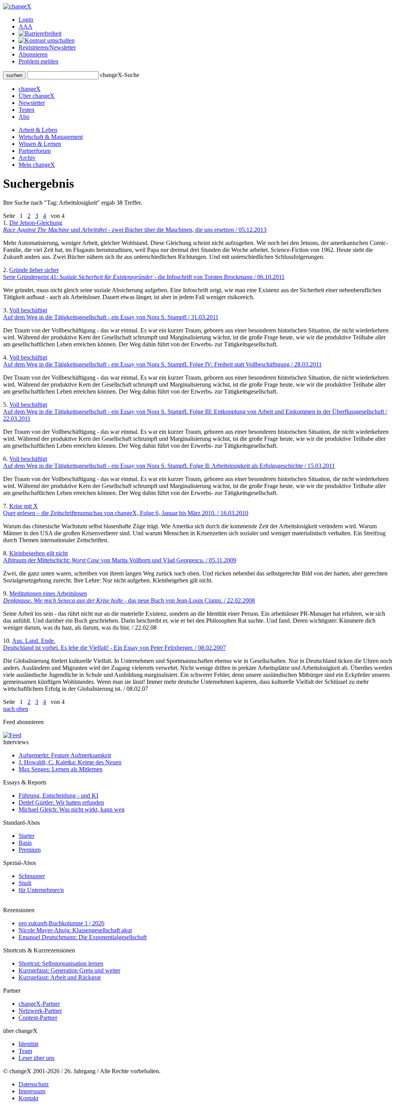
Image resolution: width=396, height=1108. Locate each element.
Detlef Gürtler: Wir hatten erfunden (61, 802)
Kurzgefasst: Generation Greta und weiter (69, 970)
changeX (30, 89)
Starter (26, 835)
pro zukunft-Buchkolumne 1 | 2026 (61, 923)
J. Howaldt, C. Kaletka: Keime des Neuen (70, 762)
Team (25, 1051)
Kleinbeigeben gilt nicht (119, 556)
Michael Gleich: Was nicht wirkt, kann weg (72, 809)
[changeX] (17, 6)
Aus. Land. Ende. (114, 644)
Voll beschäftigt (110, 313)
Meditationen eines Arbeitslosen (129, 597)
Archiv (27, 157)
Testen (26, 109)
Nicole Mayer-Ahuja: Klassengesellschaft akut (75, 930)
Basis (25, 842)
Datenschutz (34, 1084)
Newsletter (32, 102)
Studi (25, 883)
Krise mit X (125, 509)
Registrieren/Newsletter (47, 47)
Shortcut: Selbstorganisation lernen (61, 963)
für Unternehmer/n (41, 890)
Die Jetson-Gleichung (134, 226)
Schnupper (32, 876)
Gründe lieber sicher (144, 273)
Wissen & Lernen (40, 143)
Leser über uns (37, 1058)
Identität (28, 1044)
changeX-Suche (119, 75)
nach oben (15, 709)
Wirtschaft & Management (51, 137)
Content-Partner (38, 1017)
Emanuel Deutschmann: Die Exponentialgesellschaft (83, 937)
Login (26, 19)
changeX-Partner (39, 1003)
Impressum (32, 1091)
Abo (24, 116)
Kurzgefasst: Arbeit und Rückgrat (60, 977)
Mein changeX (37, 164)
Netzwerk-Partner (40, 1010)
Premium (30, 849)
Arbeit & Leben (38, 130)
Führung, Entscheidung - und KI (58, 795)
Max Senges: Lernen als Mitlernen (60, 769)
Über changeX (37, 95)
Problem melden (38, 61)
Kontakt (28, 1098)
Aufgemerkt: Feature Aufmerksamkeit (65, 755)
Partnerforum (35, 150)
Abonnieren (33, 54)
